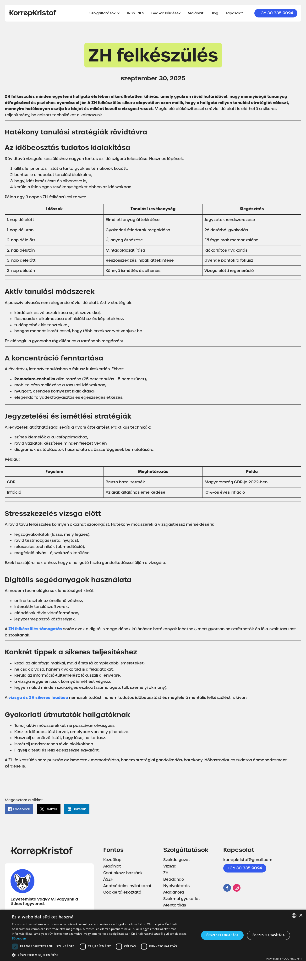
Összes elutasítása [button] (268, 935)
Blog (214, 13)
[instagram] (236, 888)
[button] (103, 954)
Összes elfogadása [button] (222, 935)
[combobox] (294, 915)
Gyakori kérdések (165, 13)
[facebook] (227, 888)
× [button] (300, 915)
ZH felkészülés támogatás (35, 628)
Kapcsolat (234, 13)
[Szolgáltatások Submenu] (117, 13)
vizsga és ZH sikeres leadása (38, 697)
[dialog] (153, 935)
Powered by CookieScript (284, 958)
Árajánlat (195, 13)
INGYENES (135, 13)
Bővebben (19, 938)
